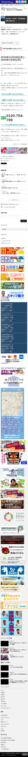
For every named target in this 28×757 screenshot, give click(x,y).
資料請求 (3, 744)
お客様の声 (3, 701)
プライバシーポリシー (5, 707)
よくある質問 (3, 703)
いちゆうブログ (5, 160)
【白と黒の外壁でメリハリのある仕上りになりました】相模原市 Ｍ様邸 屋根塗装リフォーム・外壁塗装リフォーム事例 (7, 317)
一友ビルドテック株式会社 (7, 156)
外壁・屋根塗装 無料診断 (6, 737)
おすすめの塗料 (4, 715)
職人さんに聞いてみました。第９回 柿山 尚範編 (18, 643)
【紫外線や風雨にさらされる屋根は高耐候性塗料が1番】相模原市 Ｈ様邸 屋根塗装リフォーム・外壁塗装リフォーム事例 (7, 338)
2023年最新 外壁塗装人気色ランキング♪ (11, 204)
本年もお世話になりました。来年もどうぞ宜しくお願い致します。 (18, 650)
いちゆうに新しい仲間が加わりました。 (11, 193)
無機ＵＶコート (4, 721)
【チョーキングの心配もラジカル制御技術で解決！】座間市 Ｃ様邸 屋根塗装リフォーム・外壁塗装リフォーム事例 (7, 307)
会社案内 (3, 692)
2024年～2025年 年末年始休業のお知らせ (18, 675)
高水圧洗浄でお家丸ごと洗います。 (10, 187)
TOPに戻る (25, 754)
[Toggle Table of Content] (16, 43)
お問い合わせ (3, 746)
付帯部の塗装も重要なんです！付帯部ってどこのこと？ (14, 182)
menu (25, 8)
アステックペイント (5, 717)
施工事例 (3, 699)
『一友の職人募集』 (5, 749)
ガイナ (2, 719)
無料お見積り (3, 742)
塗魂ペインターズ (5, 243)
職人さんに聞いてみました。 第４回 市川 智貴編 (14, 175)
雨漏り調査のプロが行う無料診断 (8, 740)
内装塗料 (3, 730)
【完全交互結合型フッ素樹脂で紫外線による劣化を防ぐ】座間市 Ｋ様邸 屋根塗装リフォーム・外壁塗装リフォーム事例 (7, 348)
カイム (2, 728)
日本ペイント (3, 726)
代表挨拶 (3, 694)
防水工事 (3, 696)
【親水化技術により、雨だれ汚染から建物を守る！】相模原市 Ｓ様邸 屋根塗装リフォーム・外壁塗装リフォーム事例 (7, 328)
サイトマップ (3, 705)
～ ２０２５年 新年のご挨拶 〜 (16, 667)
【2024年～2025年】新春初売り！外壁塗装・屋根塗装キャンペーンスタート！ (18, 681)
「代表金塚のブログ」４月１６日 (17, 656)
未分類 (2, 238)
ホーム (2, 690)
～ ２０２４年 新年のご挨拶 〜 (9, 206)
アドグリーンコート (5, 724)
